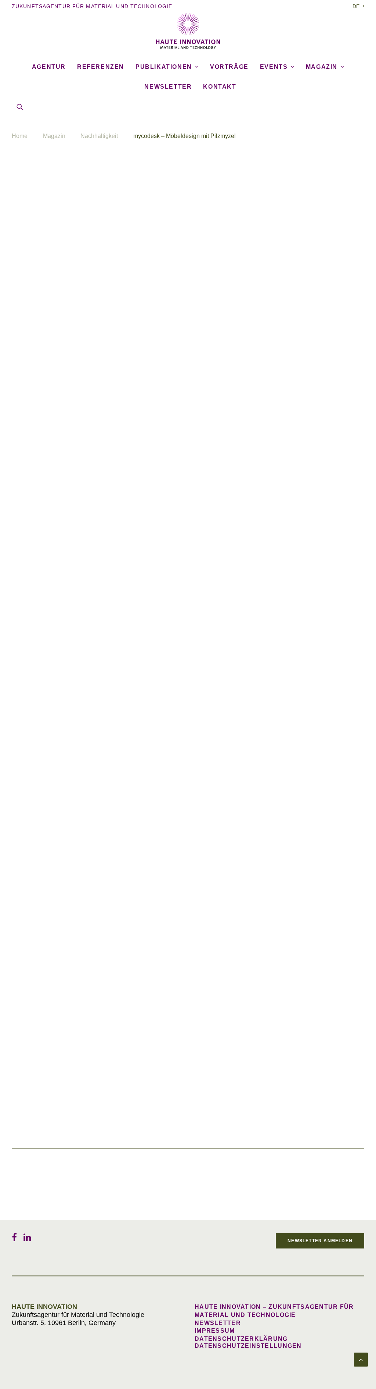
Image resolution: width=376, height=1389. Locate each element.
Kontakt (219, 87)
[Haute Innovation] (188, 31)
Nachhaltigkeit (99, 136)
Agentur (49, 67)
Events (274, 67)
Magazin (321, 67)
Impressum (215, 1331)
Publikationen (163, 67)
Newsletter (168, 87)
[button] (20, 107)
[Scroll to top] (361, 1359)
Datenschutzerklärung (241, 1339)
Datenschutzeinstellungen (248, 1346)
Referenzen (100, 67)
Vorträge (229, 67)
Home (20, 136)
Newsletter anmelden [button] (320, 1240)
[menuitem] (358, 6)
